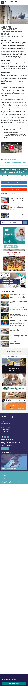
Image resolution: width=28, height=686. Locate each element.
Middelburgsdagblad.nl (11, 1)
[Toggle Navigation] (25, 3)
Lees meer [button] (13, 679)
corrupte (14, 159)
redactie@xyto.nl (7, 429)
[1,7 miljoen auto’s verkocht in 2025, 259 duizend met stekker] (4, 303)
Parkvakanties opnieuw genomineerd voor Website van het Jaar (18, 316)
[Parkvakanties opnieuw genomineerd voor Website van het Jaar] (4, 316)
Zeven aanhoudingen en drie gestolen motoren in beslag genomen (16, 207)
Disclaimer (4, 475)
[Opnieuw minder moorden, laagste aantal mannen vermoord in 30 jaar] (4, 310)
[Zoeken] (25, 222)
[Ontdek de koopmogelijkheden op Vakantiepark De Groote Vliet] (4, 337)
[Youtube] (5, 437)
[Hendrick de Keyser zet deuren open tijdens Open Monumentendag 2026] (4, 331)
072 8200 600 (6, 427)
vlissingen (4, 159)
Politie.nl (23, 38)
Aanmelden (5, 448)
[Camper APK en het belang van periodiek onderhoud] (4, 344)
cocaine (9, 159)
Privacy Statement (5, 478)
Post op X (14, 186)
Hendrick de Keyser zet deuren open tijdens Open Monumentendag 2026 (17, 330)
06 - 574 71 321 (20, 176)
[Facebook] (2, 437)
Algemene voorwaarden (7, 473)
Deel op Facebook (15, 182)
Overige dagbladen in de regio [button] (9, 468)
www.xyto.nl (6, 431)
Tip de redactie (15, 189)
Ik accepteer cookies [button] (14, 683)
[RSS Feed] (8, 437)
